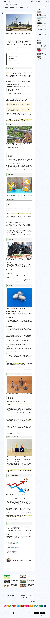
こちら (17, 519)
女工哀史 (14, 552)
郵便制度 (15, 551)
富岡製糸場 (13, 546)
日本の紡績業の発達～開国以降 (15, 547)
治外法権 (16, 542)
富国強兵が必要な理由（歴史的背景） (13, 56)
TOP (4, 4)
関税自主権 (16, 543)
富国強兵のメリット (11, 58)
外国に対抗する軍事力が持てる (13, 60)
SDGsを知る (7, 4)
